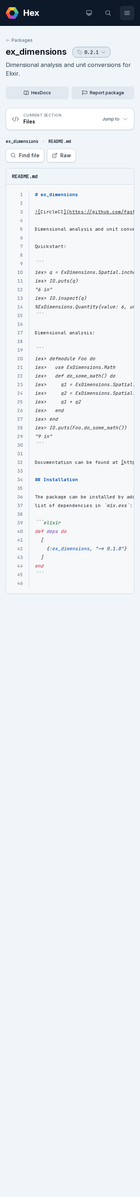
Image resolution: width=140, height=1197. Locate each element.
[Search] (108, 13)
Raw (65, 155)
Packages (22, 40)
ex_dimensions (36, 51)
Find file (29, 155)
